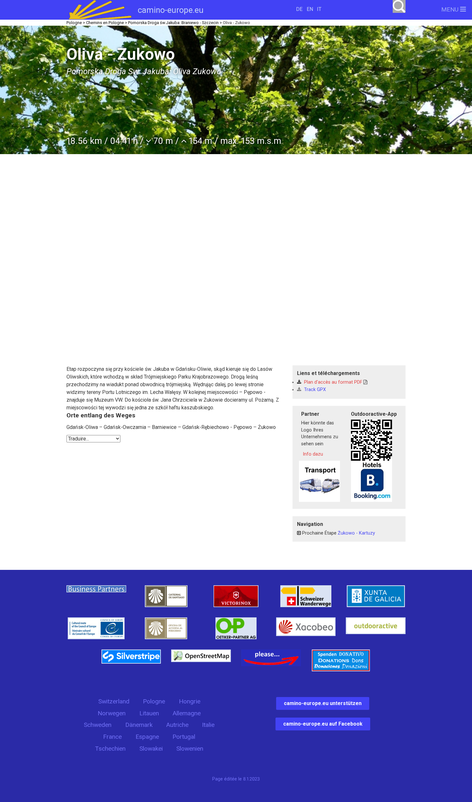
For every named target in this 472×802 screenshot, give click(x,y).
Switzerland (113, 701)
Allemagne (186, 713)
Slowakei (151, 748)
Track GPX (314, 389)
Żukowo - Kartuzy (356, 533)
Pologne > (75, 22)
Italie (208, 724)
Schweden (97, 724)
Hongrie (189, 701)
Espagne (147, 736)
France (112, 736)
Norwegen (112, 713)
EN (310, 9)
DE (299, 9)
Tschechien (110, 748)
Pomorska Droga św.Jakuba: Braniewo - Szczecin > (175, 22)
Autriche (177, 724)
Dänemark (139, 724)
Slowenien (189, 748)
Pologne (154, 701)
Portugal (183, 736)
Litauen (149, 713)
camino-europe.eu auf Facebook (323, 724)
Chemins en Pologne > (106, 22)
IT (319, 9)
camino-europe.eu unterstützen (323, 703)
